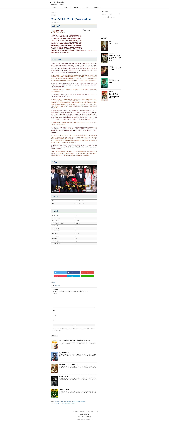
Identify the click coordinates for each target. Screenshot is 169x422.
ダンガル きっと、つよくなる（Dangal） (68, 364)
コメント (55, 293)
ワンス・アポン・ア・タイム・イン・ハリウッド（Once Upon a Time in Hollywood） (115, 95)
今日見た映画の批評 (57, 2)
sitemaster (57, 285)
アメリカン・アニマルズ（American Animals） (65, 403)
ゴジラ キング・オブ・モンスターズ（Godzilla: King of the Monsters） (70, 401)
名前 (54, 310)
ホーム (55, 7)
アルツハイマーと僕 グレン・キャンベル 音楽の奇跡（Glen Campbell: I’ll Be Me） (115, 58)
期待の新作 (76, 7)
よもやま (86, 7)
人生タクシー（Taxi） (64, 389)
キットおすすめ (112, 17)
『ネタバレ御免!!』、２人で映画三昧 (84, 416)
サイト (54, 319)
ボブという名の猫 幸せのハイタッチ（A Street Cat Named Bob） (74, 340)
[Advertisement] (62, 260)
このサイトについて (97, 7)
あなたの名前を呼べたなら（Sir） (67, 352)
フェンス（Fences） (64, 376)
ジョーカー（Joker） (114, 43)
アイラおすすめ (105, 17)
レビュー (65, 7)
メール (55, 315)
